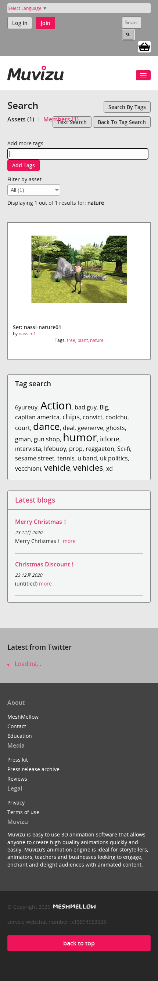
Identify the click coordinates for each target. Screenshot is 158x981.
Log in (20, 22)
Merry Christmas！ (41, 522)
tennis (66, 458)
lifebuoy (55, 449)
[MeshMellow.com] (74, 906)
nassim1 (27, 334)
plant (83, 340)
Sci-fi (123, 449)
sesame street (34, 458)
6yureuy (26, 407)
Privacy (16, 802)
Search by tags (127, 106)
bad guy (86, 407)
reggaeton (100, 449)
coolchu (116, 417)
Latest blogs (35, 499)
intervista (28, 449)
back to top (79, 943)
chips (71, 417)
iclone (109, 439)
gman (23, 439)
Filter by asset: (25, 179)
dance (46, 426)
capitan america (37, 417)
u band (87, 458)
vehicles (88, 467)
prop (76, 449)
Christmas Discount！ (45, 564)
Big (104, 407)
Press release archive (33, 769)
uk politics (114, 458)
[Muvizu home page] (35, 72)
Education (19, 735)
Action (56, 405)
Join (45, 22)
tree (71, 340)
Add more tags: (26, 143)
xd (109, 468)
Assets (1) (20, 119)
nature (97, 340)
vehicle (57, 467)
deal (69, 428)
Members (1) (61, 119)
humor (80, 437)
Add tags (23, 165)
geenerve (90, 428)
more (69, 540)
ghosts (115, 428)
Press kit (17, 759)
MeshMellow (23, 716)
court (22, 428)
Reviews (17, 778)
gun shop (47, 439)
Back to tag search (122, 121)
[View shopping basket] (144, 46)
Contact (16, 726)
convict (93, 417)
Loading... (27, 664)
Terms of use (23, 812)
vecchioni (28, 468)
